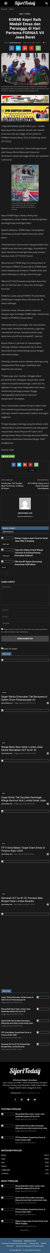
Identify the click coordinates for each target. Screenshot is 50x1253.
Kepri (3, 743)
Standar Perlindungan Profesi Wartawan (29, 1246)
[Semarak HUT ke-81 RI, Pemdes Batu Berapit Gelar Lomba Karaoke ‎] (25, 877)
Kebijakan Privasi (30, 1241)
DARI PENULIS (8, 532)
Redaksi (43, 1243)
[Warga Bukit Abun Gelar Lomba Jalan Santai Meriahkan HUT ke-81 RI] (25, 726)
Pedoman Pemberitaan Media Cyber (14, 1243)
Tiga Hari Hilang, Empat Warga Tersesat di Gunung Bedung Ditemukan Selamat (29, 553)
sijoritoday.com (15, 42)
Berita (21, 14)
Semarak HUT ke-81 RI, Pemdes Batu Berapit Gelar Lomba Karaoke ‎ (22, 900)
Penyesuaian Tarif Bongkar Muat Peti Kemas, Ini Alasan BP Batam (12, 486)
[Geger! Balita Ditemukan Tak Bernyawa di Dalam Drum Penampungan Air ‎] (25, 676)
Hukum (4, 692)
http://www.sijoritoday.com (25, 516)
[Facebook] (15, 1099)
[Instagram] (21, 1099)
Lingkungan (6, 544)
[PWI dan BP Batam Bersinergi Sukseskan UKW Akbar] (7, 564)
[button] (46, 3)
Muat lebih (24, 1230)
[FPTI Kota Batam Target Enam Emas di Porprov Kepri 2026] (25, 827)
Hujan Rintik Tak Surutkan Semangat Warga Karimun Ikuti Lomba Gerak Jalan (23, 799)
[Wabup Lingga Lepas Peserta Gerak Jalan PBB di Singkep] (7, 541)
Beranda (4, 9)
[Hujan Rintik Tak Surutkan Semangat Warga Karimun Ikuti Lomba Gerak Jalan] (25, 777)
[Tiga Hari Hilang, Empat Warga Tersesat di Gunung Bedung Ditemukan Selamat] (7, 553)
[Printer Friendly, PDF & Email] (8, 456)
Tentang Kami (17, 1241)
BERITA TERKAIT (9, 528)
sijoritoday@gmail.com (31, 1093)
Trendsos (27, 14)
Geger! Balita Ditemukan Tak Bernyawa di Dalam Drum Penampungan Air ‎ (24, 698)
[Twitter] (28, 1099)
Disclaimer (10, 1246)
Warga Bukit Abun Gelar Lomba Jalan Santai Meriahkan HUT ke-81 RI (22, 748)
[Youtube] (34, 1099)
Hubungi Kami (34, 1243)
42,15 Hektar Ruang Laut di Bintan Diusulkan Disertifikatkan (38, 486)
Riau (3, 1162)
